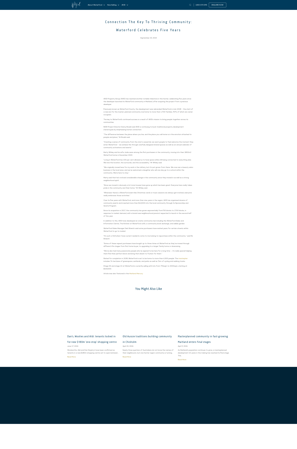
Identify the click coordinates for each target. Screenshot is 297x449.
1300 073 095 (203, 404)
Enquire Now (217, 5)
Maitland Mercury (136, 274)
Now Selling (111, 5)
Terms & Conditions (220, 442)
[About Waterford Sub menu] (104, 5)
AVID (123, 5)
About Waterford (95, 5)
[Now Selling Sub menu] (118, 5)
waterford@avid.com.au (203, 408)
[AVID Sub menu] (127, 5)
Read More (71, 357)
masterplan (183, 258)
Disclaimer (209, 442)
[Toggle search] (190, 5)
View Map (92, 414)
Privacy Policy (199, 442)
